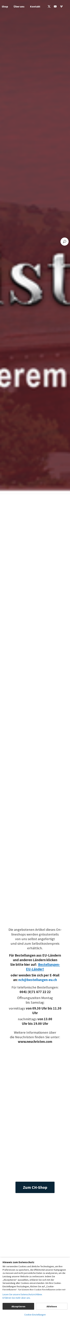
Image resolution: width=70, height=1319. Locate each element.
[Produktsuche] (65, 242)
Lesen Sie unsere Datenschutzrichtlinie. (22, 1294)
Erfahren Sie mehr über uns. (17, 1297)
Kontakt (35, 6)
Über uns (19, 6)
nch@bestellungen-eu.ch (37, 980)
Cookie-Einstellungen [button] (35, 1314)
